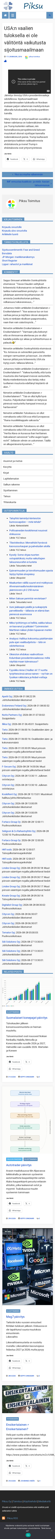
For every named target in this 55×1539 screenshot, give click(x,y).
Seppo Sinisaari (27, 1077)
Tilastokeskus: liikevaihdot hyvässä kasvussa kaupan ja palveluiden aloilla (29, 544)
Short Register (9, 261)
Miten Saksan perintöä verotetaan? (28, 598)
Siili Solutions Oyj (11, 942)
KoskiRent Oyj (9, 794)
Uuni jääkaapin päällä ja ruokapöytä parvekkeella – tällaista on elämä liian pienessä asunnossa (29, 610)
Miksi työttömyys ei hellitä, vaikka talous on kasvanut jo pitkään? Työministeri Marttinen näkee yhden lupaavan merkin (30, 626)
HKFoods (7, 849)
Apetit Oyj (7, 696)
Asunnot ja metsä (12, 461)
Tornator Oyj (8, 932)
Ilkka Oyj (6, 724)
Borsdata (7, 253)
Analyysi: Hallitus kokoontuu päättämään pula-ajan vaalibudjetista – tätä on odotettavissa (31, 642)
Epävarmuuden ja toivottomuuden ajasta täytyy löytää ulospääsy (31, 572)
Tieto (4, 730)
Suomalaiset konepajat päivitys (26, 1018)
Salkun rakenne (11, 484)
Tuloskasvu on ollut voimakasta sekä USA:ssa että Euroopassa (26, 415)
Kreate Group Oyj (11, 896)
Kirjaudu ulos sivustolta (14, 231)
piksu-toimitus (34, 56)
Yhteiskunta (9, 502)
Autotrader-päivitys (19, 1165)
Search (49, 15)
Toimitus (17, 1501)
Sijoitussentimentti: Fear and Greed (21, 250)
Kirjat (6, 473)
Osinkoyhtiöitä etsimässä (37, 348)
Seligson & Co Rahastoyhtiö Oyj (18, 831)
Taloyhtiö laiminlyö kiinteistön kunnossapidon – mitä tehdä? (25, 520)
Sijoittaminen (10, 490)
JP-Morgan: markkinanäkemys (18, 257)
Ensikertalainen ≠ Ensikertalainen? (17, 1427)
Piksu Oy (6, 1501)
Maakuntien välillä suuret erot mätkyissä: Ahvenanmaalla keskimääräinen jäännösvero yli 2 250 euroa (31, 586)
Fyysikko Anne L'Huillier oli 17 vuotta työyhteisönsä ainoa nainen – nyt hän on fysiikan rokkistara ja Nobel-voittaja (30, 673)
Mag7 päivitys (15, 1317)
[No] (51, 1530)
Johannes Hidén (27, 1481)
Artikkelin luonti (10, 234)
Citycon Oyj (8, 776)
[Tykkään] (5, 61)
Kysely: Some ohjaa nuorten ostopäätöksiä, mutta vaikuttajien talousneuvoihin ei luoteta (27, 558)
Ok (28, 1535)
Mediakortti (45, 1501)
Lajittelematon (11, 479)
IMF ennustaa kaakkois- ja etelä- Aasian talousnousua (28, 183)
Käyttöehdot (30, 1501)
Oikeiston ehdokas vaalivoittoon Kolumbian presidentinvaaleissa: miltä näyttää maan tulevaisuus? (29, 658)
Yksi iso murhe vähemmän (28, 174)
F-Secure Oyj (9, 766)
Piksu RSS (12, 1518)
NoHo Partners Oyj (12, 715)
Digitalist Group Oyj (12, 905)
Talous (7, 496)
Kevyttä (7, 467)
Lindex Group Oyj (11, 868)
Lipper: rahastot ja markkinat (17, 264)
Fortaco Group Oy (11, 822)
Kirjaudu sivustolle (12, 227)
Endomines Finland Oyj (14, 706)
